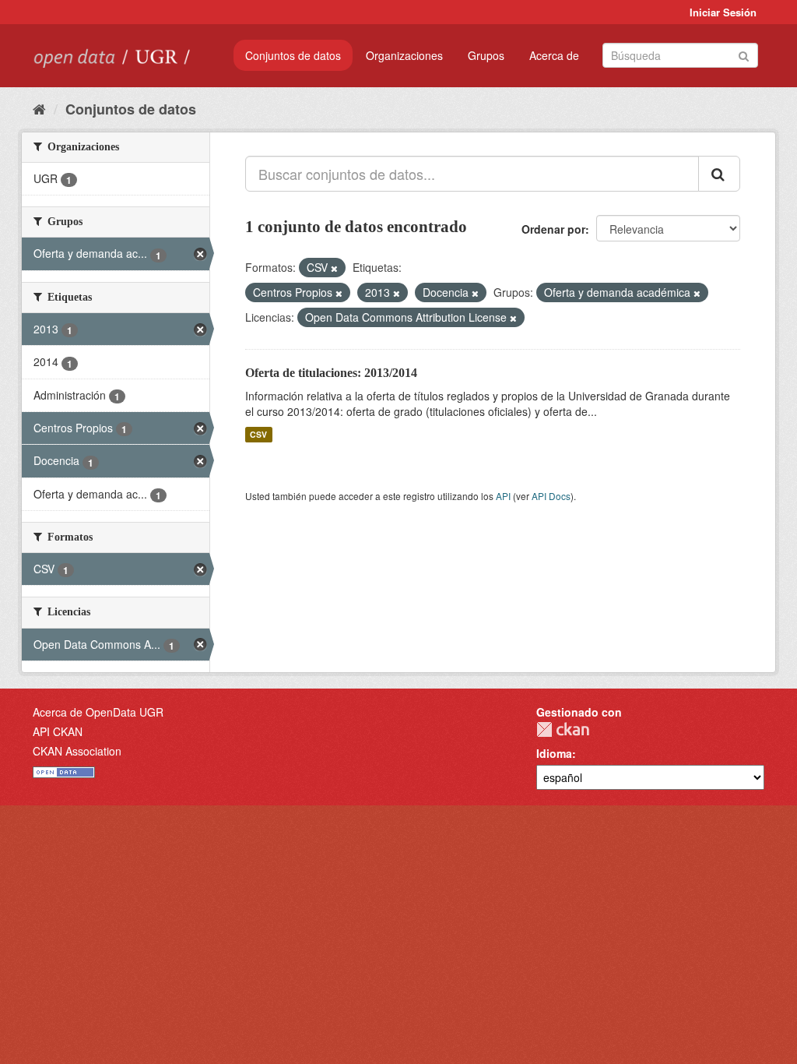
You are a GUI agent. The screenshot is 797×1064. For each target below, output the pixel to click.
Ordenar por (553, 229)
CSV (258, 434)
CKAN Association (77, 751)
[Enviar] (743, 54)
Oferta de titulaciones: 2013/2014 (331, 372)
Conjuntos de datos (293, 55)
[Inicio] (39, 108)
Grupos (486, 55)
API (503, 495)
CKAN (562, 729)
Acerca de (554, 55)
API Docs (551, 495)
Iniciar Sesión (723, 12)
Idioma (554, 753)
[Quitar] (334, 268)
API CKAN (58, 731)
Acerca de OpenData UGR (98, 712)
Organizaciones (404, 55)
